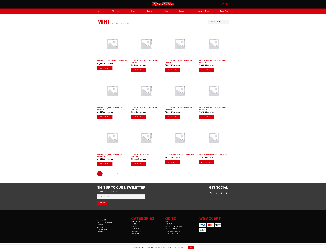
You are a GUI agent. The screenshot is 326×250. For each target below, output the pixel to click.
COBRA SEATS (136, 231)
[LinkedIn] (226, 192)
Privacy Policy (184, 247)
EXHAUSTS (135, 226)
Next (135, 173)
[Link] (222, 4)
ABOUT (168, 221)
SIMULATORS (136, 229)
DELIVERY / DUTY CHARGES (174, 226)
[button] (99, 4)
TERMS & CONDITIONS (173, 231)
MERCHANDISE (136, 221)
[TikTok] (221, 192)
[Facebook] (211, 192)
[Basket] (226, 4)
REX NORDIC (136, 233)
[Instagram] (216, 192)
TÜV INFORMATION (172, 233)
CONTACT (169, 224)
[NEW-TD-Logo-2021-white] (163, 4)
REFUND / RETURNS (172, 229)
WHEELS (134, 224)
